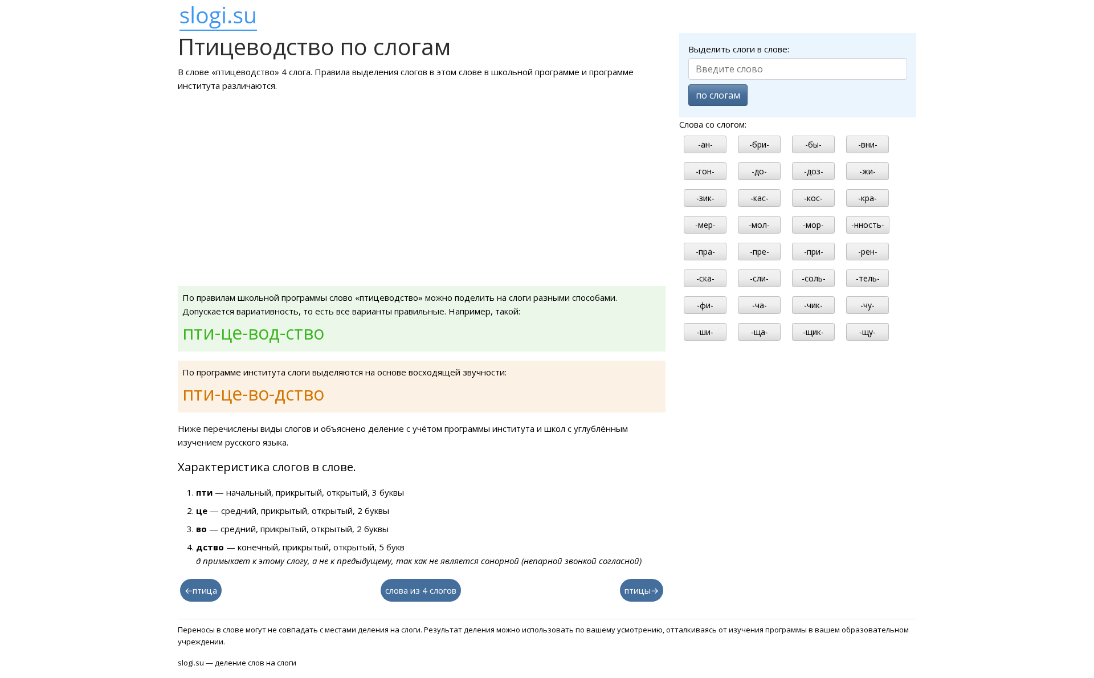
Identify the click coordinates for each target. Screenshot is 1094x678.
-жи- (867, 171)
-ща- (759, 331)
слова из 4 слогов (420, 590)
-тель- (868, 278)
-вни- (867, 144)
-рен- (867, 251)
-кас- (759, 198)
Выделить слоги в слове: (738, 49)
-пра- (705, 251)
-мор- (813, 224)
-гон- (705, 171)
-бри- (759, 144)
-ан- (705, 144)
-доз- (813, 171)
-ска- (705, 278)
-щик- (813, 331)
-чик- (813, 305)
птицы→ (641, 590)
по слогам (718, 95)
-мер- (705, 224)
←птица (201, 590)
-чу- (867, 305)
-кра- (867, 198)
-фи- (705, 305)
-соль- (814, 278)
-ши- (705, 331)
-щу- (867, 331)
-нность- (867, 224)
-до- (759, 171)
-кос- (813, 198)
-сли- (759, 278)
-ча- (759, 305)
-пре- (759, 251)
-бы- (813, 144)
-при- (813, 251)
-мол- (759, 224)
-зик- (705, 198)
